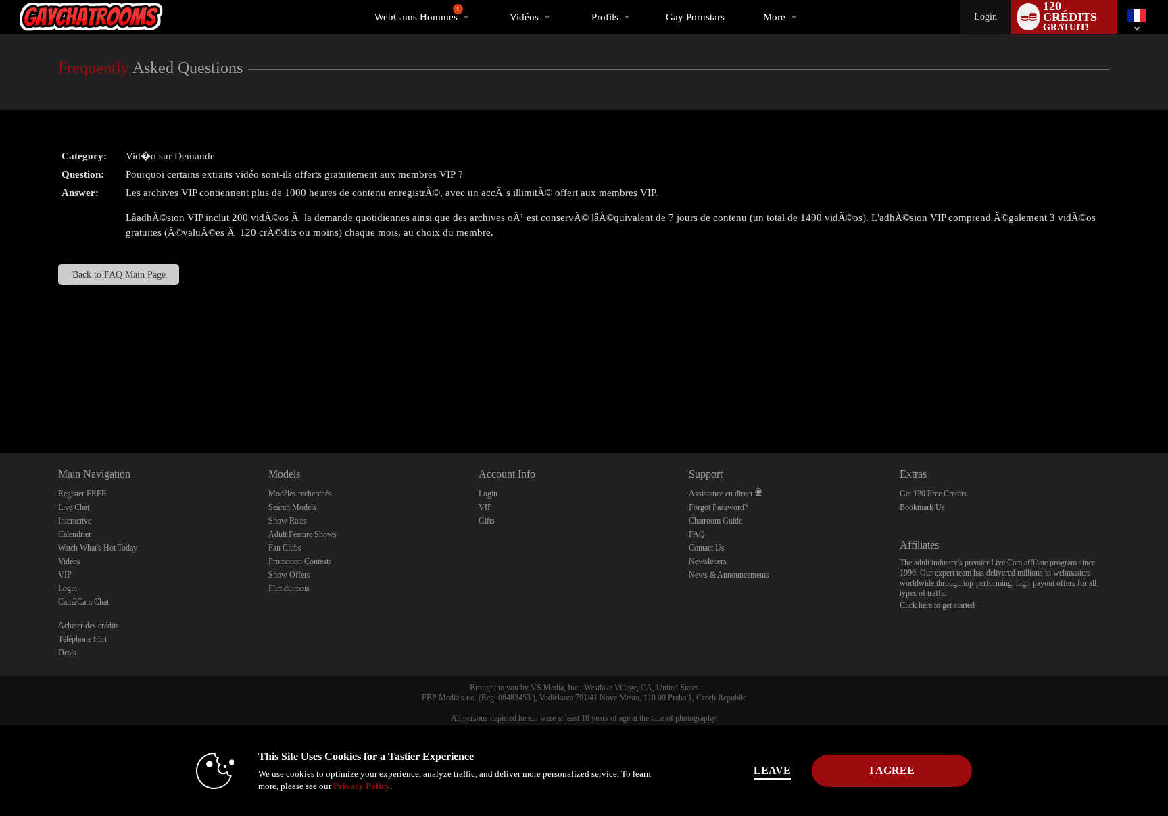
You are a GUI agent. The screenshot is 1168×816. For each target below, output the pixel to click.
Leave (772, 770)
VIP (65, 575)
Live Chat (73, 507)
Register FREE (82, 494)
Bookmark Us (922, 507)
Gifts (487, 521)
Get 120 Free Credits (933, 494)
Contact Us (707, 548)
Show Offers (289, 575)
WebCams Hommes (417, 14)
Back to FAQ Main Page (119, 275)
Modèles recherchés (300, 494)
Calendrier (74, 534)
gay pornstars (695, 16)
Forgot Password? (718, 507)
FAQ (697, 534)
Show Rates (287, 521)
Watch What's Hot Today (97, 548)
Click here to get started (937, 605)
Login (985, 16)
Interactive (74, 521)
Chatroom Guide (715, 521)
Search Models (292, 507)
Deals (67, 652)
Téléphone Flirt (82, 639)
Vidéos (524, 16)
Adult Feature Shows (302, 534)
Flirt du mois (289, 588)
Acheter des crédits (88, 625)
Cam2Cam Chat (83, 602)
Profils (604, 16)
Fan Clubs (284, 548)
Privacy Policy (361, 786)
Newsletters (708, 561)
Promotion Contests (300, 561)
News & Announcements (729, 575)
